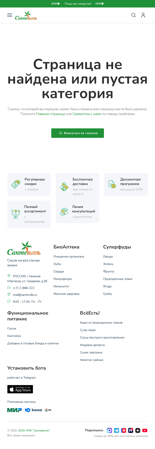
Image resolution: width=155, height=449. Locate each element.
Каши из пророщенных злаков (101, 322)
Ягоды (107, 286)
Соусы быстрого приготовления (102, 337)
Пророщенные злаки (117, 279)
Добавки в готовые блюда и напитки (33, 343)
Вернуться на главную (80, 133)
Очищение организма (68, 256)
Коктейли (14, 336)
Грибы (107, 294)
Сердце (58, 271)
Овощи (108, 256)
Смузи (11, 328)
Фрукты (108, 271)
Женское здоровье (66, 294)
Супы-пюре (88, 330)
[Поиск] (133, 15)
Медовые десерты (92, 345)
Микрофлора (62, 279)
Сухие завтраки (91, 352)
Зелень (108, 264)
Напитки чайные (91, 360)
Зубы (57, 264)
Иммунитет (61, 286)
